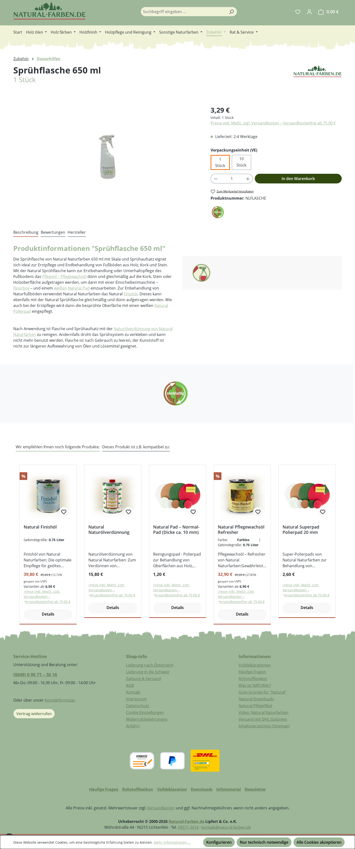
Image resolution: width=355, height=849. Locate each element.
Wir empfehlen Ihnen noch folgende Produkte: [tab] (58, 447)
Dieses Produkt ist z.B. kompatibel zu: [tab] (136, 447)
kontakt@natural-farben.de (226, 827)
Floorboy (21, 288)
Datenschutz (137, 705)
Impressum (136, 699)
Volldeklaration (172, 789)
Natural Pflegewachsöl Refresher (241, 529)
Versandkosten (161, 808)
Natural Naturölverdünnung (108, 529)
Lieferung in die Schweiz (147, 672)
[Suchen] (231, 11)
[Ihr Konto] (309, 11)
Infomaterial (228, 789)
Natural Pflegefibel (255, 705)
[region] (107, 157)
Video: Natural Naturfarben (263, 712)
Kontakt (133, 692)
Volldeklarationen (255, 665)
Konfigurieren (219, 842)
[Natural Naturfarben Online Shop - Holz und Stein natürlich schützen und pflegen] (49, 11)
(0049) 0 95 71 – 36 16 (35, 674)
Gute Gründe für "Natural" (262, 692)
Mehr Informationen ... (172, 842)
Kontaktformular (60, 700)
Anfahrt (133, 726)
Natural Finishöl (40, 527)
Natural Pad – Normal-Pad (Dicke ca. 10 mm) (176, 529)
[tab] (25, 232)
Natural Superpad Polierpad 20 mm (301, 529)
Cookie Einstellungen (145, 712)
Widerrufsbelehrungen (147, 719)
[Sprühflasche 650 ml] (107, 157)
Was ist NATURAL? (255, 685)
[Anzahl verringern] (216, 178)
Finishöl (131, 294)
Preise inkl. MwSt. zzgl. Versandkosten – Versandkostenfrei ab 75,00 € (273, 123)
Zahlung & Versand (143, 678)
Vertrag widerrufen (34, 713)
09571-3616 (188, 827)
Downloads (202, 789)
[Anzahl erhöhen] (248, 178)
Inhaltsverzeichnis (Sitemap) (264, 726)
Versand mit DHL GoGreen (263, 719)
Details (48, 614)
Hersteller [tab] (77, 232)
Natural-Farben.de (186, 821)
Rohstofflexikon (253, 678)
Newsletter (255, 789)
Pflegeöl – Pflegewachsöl (64, 276)
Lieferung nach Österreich (149, 665)
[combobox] (183, 11)
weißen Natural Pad (72, 288)
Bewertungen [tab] (53, 232)
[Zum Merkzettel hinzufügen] (64, 512)
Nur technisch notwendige (264, 842)
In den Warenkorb (298, 178)
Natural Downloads (256, 699)
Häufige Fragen (252, 672)
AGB (130, 685)
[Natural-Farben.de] (317, 80)
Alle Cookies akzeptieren (319, 842)
